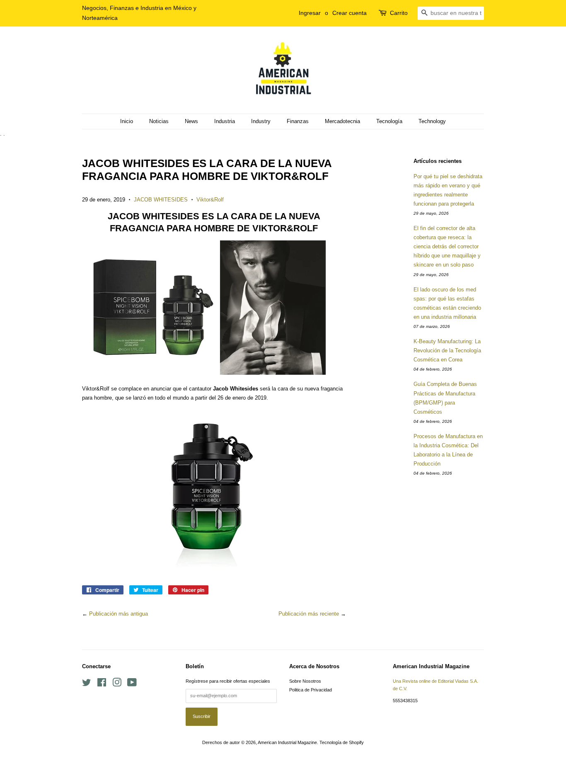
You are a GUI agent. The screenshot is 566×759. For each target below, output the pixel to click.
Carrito (399, 13)
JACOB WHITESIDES (161, 199)
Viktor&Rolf (210, 199)
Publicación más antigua (118, 614)
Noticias (159, 121)
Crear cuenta (349, 13)
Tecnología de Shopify (341, 742)
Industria (224, 121)
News (191, 121)
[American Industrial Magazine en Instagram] (116, 684)
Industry (261, 121)
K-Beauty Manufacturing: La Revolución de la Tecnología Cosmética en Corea (447, 350)
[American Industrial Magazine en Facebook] (101, 684)
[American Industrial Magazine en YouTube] (132, 684)
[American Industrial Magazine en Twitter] (86, 684)
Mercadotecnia (342, 121)
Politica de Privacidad (310, 689)
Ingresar (310, 13)
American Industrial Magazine (287, 742)
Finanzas (298, 121)
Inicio (126, 121)
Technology (432, 121)
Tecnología (389, 121)
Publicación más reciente (308, 614)
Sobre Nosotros (305, 681)
